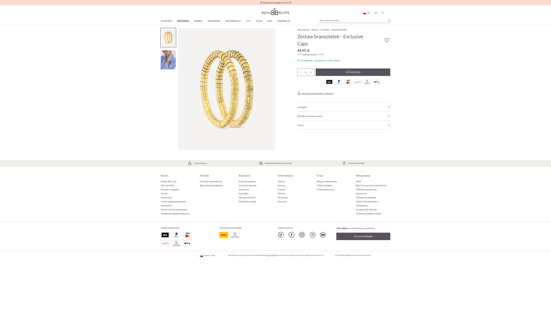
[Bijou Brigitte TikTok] (281, 235)
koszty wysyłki (271, 255)
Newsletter (166, 205)
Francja (281, 189)
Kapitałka (243, 193)
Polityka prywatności (366, 189)
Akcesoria (214, 21)
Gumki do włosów (247, 185)
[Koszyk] (389, 12)
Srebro (198, 21)
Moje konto (166, 197)
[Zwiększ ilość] (311, 72)
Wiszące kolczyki (247, 197)
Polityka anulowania (366, 197)
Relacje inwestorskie (327, 181)
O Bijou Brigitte (324, 185)
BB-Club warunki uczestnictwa (371, 185)
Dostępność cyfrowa (366, 209)
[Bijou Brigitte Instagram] (302, 235)
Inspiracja (283, 21)
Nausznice (244, 189)
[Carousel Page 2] (168, 59)
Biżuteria (183, 21)
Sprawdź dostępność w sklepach (317, 93)
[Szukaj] (389, 20)
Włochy (281, 193)
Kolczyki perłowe (247, 181)
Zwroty (164, 193)
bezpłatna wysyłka (309, 54)
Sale (248, 21)
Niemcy (281, 181)
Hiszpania (283, 197)
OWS (358, 181)
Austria (281, 185)
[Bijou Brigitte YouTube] (323, 235)
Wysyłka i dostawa (170, 189)
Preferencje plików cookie (368, 213)
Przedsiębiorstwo (325, 189)
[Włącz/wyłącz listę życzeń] (386, 40)
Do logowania (363, 236)
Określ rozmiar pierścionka (174, 209)
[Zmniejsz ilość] (300, 72)
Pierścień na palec (247, 201)
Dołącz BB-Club (168, 181)
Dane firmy (361, 193)
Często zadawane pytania (173, 201)
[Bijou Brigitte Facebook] (291, 235)
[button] (375, 12)
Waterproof (233, 21)
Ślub (259, 21)
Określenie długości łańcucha (175, 213)
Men (269, 21)
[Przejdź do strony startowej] (275, 11)
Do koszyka (353, 72)
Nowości (166, 21)
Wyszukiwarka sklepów (211, 185)
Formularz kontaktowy (211, 181)
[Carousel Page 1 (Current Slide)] (168, 37)
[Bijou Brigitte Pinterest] (312, 235)
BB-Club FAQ (167, 185)
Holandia (282, 201)
